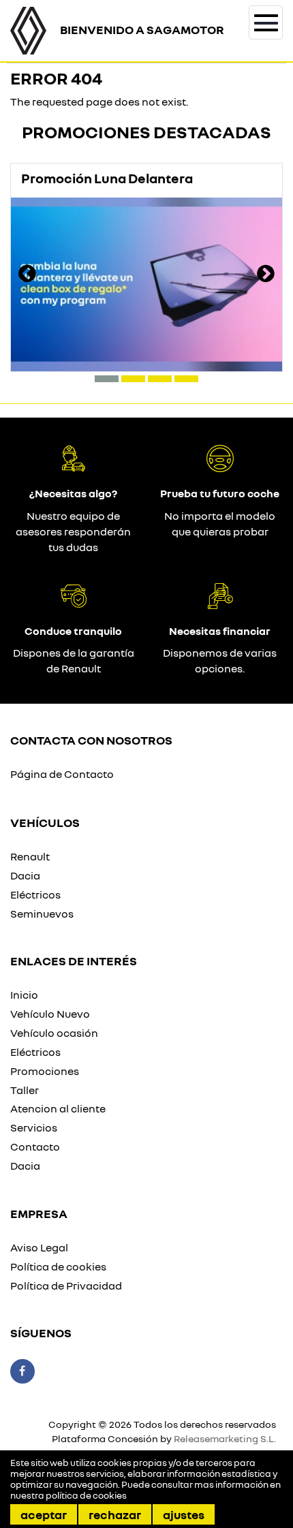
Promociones (44, 1071)
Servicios (33, 1127)
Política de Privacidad (66, 1285)
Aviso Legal (39, 1247)
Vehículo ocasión (54, 1033)
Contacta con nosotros (91, 739)
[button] (106, 379)
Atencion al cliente (58, 1108)
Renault (30, 856)
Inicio (24, 994)
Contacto (35, 1146)
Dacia (25, 875)
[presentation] (27, 275)
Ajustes (183, 1514)
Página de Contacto (62, 774)
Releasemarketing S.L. (225, 1438)
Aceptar (43, 1514)
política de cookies (86, 1495)
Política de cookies (58, 1266)
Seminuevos (42, 913)
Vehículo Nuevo (50, 1013)
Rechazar (115, 1514)
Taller (24, 1090)
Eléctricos (35, 894)
